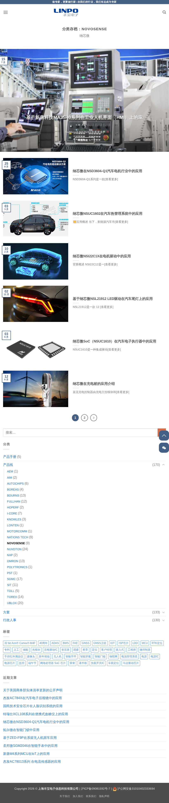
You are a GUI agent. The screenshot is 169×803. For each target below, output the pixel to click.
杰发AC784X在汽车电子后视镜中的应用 (32, 698)
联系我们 (91, 796)
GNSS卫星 (99, 643)
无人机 (58, 656)
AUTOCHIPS (15, 483)
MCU (145, 643)
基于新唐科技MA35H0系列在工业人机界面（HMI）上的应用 (84, 120)
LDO (135, 643)
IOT (112, 643)
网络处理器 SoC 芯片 (53, 663)
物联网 (113, 656)
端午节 (32, 663)
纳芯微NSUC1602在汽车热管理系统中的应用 (107, 214)
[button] (5, 12)
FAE (75, 643)
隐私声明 (104, 796)
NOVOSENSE (16, 543)
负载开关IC (97, 663)
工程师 (132, 649)
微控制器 (145, 649)
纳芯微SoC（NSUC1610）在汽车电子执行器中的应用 (114, 341)
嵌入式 (120, 649)
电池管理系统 (129, 656)
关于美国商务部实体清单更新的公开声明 (32, 690)
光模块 (36, 649)
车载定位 (113, 663)
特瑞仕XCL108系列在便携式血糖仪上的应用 (35, 714)
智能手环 (71, 656)
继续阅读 (84, 140)
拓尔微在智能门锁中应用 (21, 730)
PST (10, 573)
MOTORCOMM (17, 531)
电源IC (155, 656)
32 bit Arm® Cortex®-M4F (19, 643)
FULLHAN (13, 501)
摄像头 (31, 656)
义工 (16, 649)
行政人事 (9, 620)
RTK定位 (157, 643)
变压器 (65, 649)
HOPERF (13, 507)
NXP (10, 555)
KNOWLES (14, 519)
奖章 (85, 649)
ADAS (55, 643)
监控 (21, 663)
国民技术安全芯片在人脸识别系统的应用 (32, 706)
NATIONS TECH (17, 537)
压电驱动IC (51, 649)
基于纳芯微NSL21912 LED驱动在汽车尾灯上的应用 (113, 299)
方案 (6, 612)
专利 (7, 649)
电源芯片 (9, 663)
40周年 (43, 643)
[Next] (160, 100)
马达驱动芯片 (131, 663)
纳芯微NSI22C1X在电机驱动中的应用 (102, 256)
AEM (10, 471)
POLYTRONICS (17, 567)
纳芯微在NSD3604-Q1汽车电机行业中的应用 (36, 722)
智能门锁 (100, 656)
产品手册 (9, 456)
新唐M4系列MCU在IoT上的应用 (26, 753)
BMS (66, 643)
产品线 (8, 464)
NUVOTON (14, 549)
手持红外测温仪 (13, 656)
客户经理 (106, 649)
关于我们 (65, 796)
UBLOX (12, 603)
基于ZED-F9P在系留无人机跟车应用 (30, 737)
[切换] (163, 464)
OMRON (12, 561)
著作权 (83, 663)
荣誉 (72, 663)
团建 (76, 649)
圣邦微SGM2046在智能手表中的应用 (30, 745)
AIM (9, 477)
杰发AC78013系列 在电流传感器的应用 (32, 761)
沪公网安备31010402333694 (136, 788)
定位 (94, 649)
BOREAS (13, 489)
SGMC (11, 579)
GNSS (85, 643)
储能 (25, 649)
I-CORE (12, 513)
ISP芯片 (124, 643)
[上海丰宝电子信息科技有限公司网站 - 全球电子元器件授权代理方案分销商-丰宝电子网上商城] (66, 12)
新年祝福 (44, 656)
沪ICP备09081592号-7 (95, 788)
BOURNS (13, 495)
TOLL (10, 591)
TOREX (12, 597)
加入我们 (78, 796)
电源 (144, 656)
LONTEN (13, 525)
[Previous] (8, 100)
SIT (9, 585)
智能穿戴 (85, 656)
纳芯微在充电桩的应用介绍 (94, 384)
